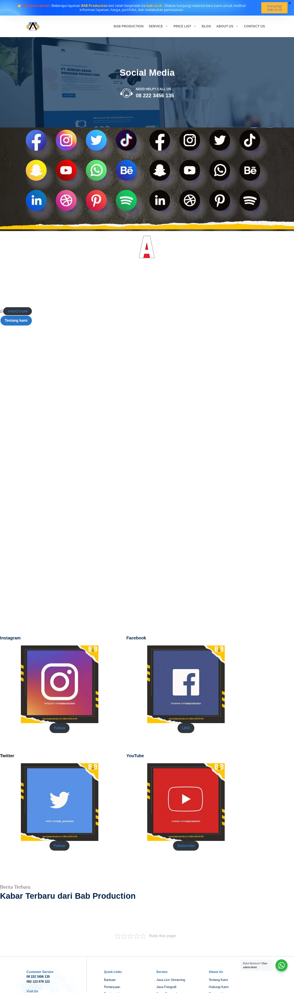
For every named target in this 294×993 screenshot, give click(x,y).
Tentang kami (16, 320)
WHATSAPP (18, 311)
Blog (206, 26)
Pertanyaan (112, 987)
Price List (182, 26)
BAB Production (129, 26)
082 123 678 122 (38, 981)
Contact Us (254, 26)
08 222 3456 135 (155, 95)
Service (156, 26)
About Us (224, 26)
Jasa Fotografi (166, 987)
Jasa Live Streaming (170, 980)
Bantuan (110, 980)
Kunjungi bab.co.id (274, 8)
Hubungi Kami (219, 987)
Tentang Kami (218, 980)
